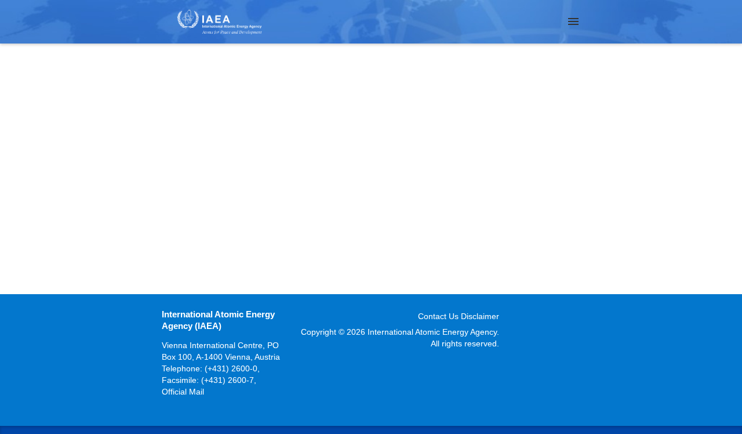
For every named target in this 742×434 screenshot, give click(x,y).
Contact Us (438, 316)
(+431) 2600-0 (231, 368)
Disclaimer (480, 316)
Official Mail (183, 391)
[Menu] (573, 21)
